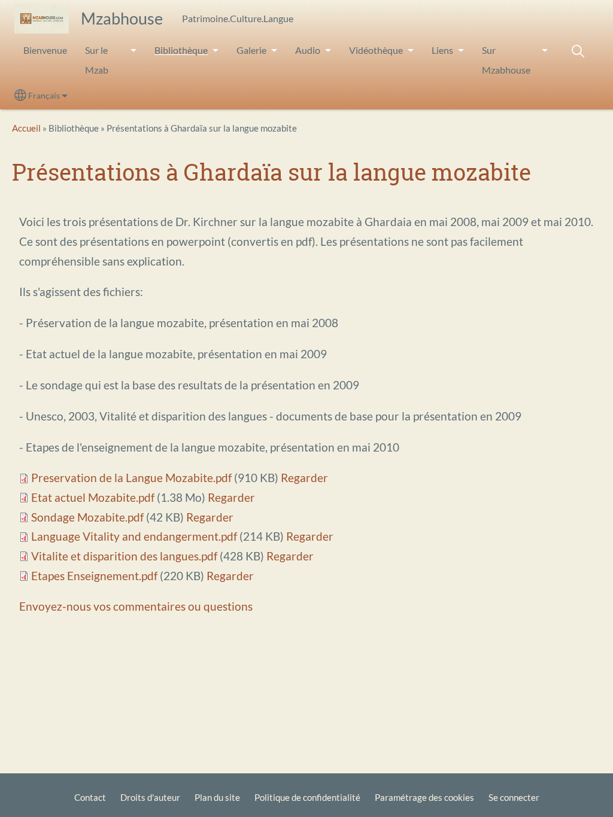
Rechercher (578, 51)
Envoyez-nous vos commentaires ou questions (136, 606)
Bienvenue (45, 50)
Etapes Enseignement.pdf (94, 576)
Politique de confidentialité (307, 797)
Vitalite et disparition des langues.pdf (124, 556)
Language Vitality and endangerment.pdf (134, 536)
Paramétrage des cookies (424, 797)
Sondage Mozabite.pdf (87, 517)
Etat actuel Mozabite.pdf (92, 497)
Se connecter (513, 797)
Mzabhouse (122, 18)
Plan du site (217, 797)
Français (44, 95)
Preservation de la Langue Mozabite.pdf (131, 477)
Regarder (304, 477)
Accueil (26, 128)
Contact (90, 797)
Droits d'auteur (150, 797)
